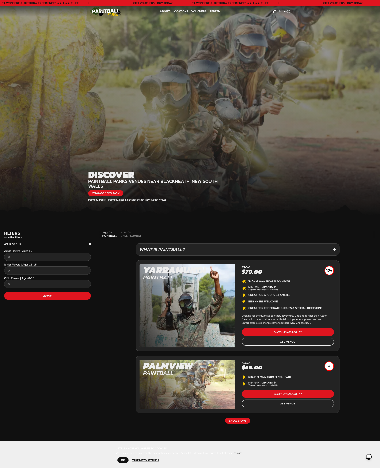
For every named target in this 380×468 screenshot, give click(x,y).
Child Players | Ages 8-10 (19, 278)
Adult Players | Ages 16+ (19, 251)
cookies (238, 453)
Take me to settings (145, 460)
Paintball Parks (97, 199)
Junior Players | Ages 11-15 (20, 264)
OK (123, 460)
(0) (288, 11)
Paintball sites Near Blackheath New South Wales (137, 199)
